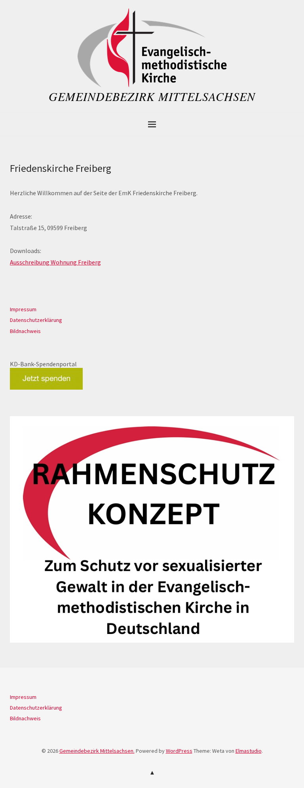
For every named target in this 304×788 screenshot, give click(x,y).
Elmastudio (249, 750)
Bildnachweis (25, 331)
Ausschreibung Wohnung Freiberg (55, 262)
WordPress (179, 750)
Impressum (23, 309)
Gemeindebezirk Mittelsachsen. (97, 750)
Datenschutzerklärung (36, 320)
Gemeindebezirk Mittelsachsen (152, 96)
